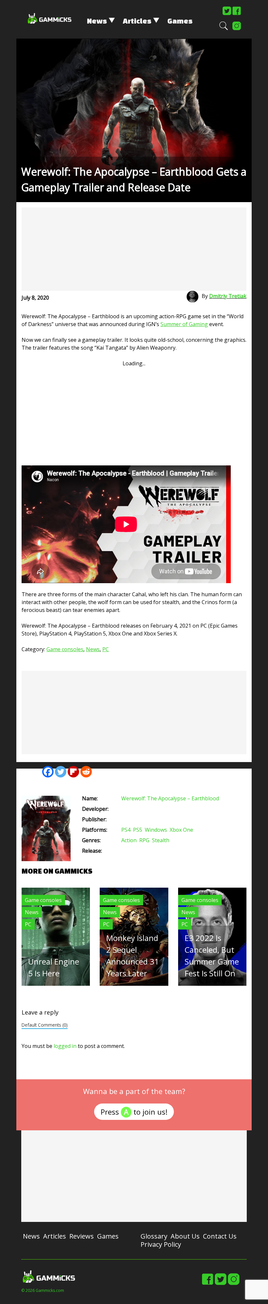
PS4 (125, 829)
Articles (137, 21)
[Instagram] (237, 28)
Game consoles (64, 649)
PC (105, 649)
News (97, 21)
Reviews (81, 1236)
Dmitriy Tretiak (227, 296)
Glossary (154, 1236)
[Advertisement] (134, 249)
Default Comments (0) (45, 1025)
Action (129, 840)
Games (180, 21)
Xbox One (181, 829)
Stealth (160, 840)
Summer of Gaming (184, 324)
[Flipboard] (73, 771)
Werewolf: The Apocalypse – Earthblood (170, 798)
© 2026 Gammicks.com (42, 1290)
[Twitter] (227, 13)
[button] (223, 28)
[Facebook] (237, 13)
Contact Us (220, 1236)
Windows (156, 829)
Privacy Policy (161, 1244)
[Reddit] (86, 771)
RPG (144, 840)
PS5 (137, 829)
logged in (65, 1046)
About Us (185, 1236)
